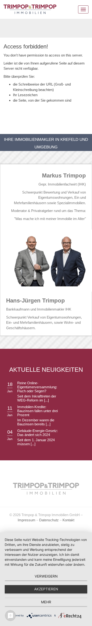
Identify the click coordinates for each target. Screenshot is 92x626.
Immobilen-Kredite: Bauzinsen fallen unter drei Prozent (37, 411)
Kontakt (68, 520)
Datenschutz (49, 520)
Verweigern (46, 576)
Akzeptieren (46, 589)
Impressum (26, 520)
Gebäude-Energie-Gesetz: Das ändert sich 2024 (37, 433)
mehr (46, 602)
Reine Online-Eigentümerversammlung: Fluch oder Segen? (37, 387)
